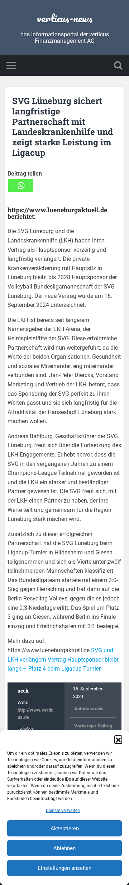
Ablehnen (64, 848)
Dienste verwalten (63, 810)
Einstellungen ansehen (64, 868)
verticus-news (64, 18)
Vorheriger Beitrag (93, 726)
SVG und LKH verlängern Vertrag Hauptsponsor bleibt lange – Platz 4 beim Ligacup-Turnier (63, 659)
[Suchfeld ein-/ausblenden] (118, 65)
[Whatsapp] (20, 185)
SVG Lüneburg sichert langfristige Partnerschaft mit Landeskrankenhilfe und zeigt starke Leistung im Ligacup (62, 126)
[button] (118, 739)
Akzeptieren (65, 828)
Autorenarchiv (89, 708)
